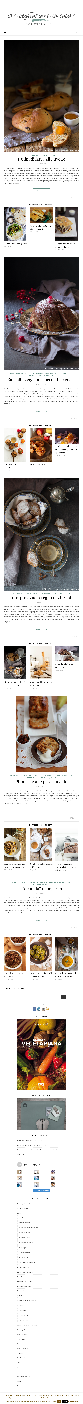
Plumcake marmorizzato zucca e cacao (30, 1140)
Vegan (52, 155)
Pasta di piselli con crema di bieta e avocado (32, 1145)
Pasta (21, 1305)
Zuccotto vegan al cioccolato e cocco (41, 379)
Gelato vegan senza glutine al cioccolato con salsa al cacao (66, 867)
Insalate (20, 1277)
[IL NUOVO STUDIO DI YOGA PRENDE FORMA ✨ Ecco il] (19, 1172)
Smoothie (20, 1353)
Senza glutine (18, 882)
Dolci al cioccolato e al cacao (30, 373)
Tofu (18, 1363)
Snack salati (21, 1358)
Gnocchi (21, 1295)
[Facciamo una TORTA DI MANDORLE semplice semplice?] (53, 1184)
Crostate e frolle (24, 1223)
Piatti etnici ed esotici (24, 1286)
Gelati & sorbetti (64, 373)
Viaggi (19, 1381)
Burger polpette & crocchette (27, 1204)
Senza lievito (46, 882)
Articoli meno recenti (16, 988)
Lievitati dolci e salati (38, 155)
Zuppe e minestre (23, 1386)
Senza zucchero (22, 1349)
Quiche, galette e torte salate (27, 1325)
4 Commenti (75, 418)
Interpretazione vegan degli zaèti (41, 597)
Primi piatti (21, 1291)
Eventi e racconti (23, 1267)
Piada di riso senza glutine (15, 243)
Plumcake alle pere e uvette (41, 781)
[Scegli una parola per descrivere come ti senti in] (53, 1178)
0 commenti (75, 198)
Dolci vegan (50, 373)
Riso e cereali (23, 1320)
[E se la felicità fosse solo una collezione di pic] (36, 1178)
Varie (19, 1367)
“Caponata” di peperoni (41, 888)
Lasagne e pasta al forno (27, 1300)
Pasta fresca (23, 1310)
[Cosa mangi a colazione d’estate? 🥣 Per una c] (53, 1172)
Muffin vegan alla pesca (40, 464)
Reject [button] (65, 1401)
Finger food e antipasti (25, 1272)
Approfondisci (73, 1401)
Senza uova (49, 376)
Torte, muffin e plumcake (38, 778)
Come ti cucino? (22, 1208)
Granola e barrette (25, 1257)
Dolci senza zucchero (26, 1243)
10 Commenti (74, 818)
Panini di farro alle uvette (41, 159)
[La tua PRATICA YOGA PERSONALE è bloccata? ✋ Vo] (36, 1184)
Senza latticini (36, 376)
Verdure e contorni (41, 885)
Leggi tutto (41, 190)
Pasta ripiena (23, 1315)
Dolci (12, 373)
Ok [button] (59, 1401)
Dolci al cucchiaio (24, 1233)
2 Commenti (75, 927)
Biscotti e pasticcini (22, 594)
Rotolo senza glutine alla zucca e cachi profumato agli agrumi (66, 449)
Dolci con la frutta (25, 775)
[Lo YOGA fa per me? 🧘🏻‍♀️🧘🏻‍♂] (36, 1172)
